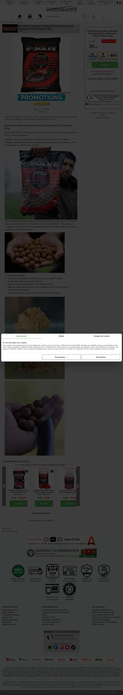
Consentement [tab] (21, 336)
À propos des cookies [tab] (102, 336)
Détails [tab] (61, 336)
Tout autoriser (101, 357)
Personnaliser (60, 357)
